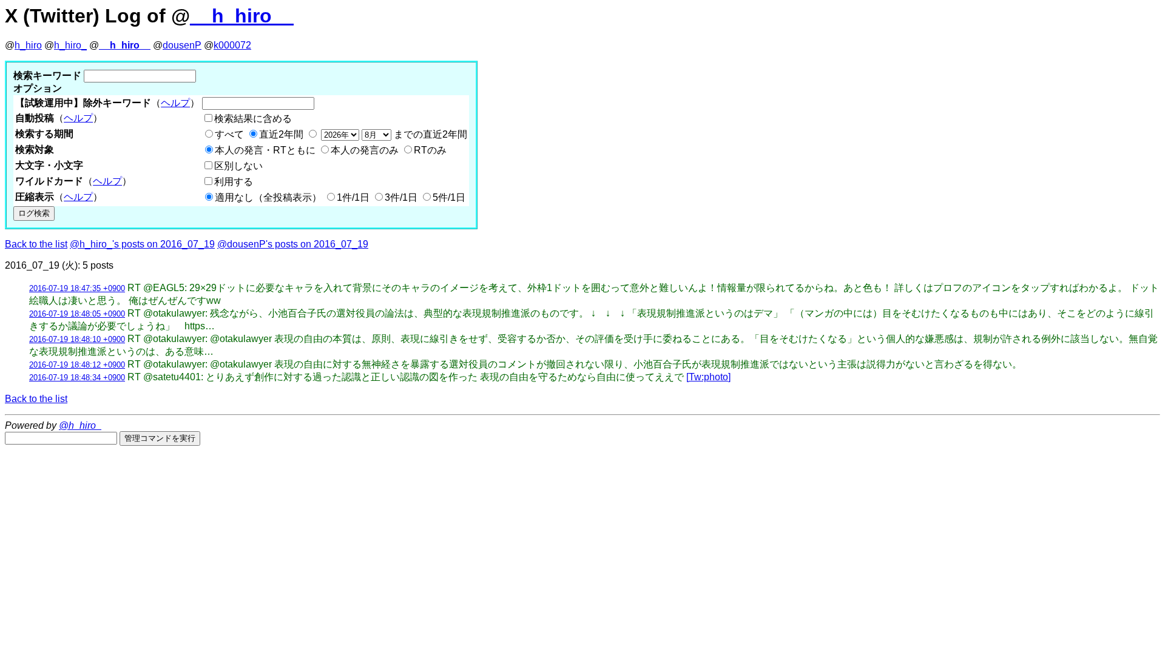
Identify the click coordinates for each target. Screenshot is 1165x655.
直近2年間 (281, 134)
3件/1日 (401, 197)
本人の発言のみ (365, 150)
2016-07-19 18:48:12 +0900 (77, 364)
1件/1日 (353, 197)
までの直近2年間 (429, 134)
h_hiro (28, 45)
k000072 (232, 45)
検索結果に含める (253, 118)
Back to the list (36, 244)
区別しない (238, 166)
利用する (233, 181)
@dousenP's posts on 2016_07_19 (292, 244)
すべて (229, 134)
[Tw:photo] (708, 377)
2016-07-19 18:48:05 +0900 (77, 313)
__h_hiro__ (242, 16)
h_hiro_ (70, 45)
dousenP (182, 45)
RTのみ (430, 150)
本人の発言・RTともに (265, 150)
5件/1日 (449, 197)
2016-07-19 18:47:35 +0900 (77, 288)
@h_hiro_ (80, 425)
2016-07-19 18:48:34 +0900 (77, 377)
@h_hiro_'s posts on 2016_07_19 (142, 244)
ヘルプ (175, 103)
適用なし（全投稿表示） (268, 197)
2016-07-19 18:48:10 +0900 (77, 339)
